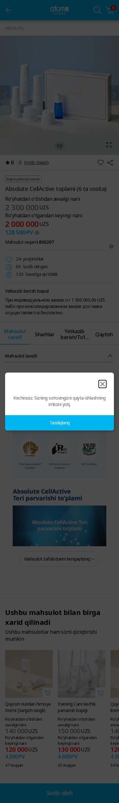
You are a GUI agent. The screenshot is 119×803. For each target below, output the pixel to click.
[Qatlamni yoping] (102, 384)
